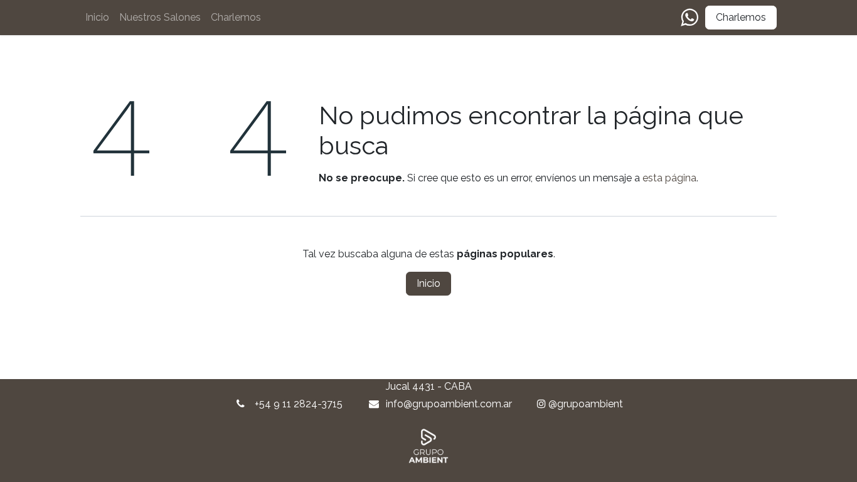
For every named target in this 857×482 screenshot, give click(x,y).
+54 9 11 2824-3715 (299, 404)
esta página (669, 178)
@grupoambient (585, 404)
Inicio (428, 283)
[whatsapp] (689, 17)
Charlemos (741, 17)
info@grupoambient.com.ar (449, 404)
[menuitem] (97, 17)
